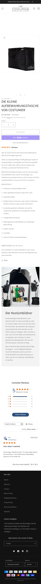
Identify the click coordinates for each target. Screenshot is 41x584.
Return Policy (8, 493)
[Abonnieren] (35, 543)
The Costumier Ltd (12, 578)
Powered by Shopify (20, 578)
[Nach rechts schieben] (25, 95)
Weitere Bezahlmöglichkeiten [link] (20, 142)
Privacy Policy (8, 502)
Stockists (7, 511)
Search (6, 480)
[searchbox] (11, 424)
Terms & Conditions (10, 507)
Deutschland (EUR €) (13, 564)
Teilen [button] (6, 260)
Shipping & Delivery (10, 498)
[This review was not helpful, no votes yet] (35, 464)
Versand (9, 117)
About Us (7, 484)
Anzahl (3, 121)
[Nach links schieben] (16, 95)
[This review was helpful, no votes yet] (31, 464)
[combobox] (30, 429)
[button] (2, 8)
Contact (6, 489)
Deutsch (29, 564)
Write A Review (20, 415)
